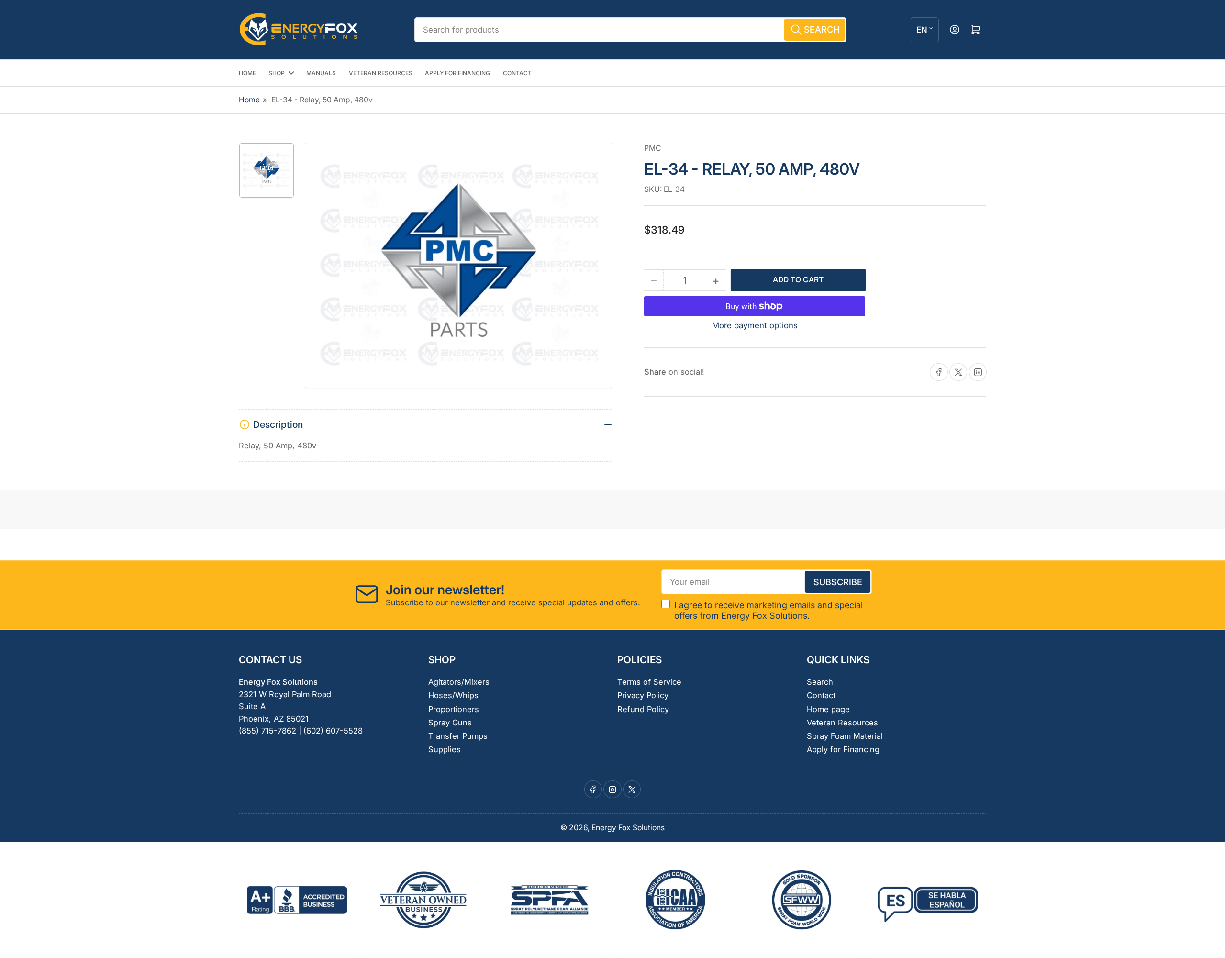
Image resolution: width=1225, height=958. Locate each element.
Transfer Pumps (458, 736)
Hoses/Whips (453, 695)
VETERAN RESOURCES (380, 73)
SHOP (276, 73)
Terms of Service (649, 682)
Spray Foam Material (845, 736)
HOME (247, 73)
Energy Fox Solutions (628, 827)
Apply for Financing (843, 749)
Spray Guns (450, 722)
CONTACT (517, 73)
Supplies (444, 749)
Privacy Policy (642, 695)
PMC (652, 148)
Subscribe (837, 582)
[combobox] (630, 29)
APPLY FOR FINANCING (457, 73)
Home (249, 99)
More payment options (755, 325)
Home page (828, 709)
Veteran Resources (842, 722)
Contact (821, 695)
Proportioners (453, 709)
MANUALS (321, 73)
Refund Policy (643, 709)
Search (820, 682)
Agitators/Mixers (459, 682)
